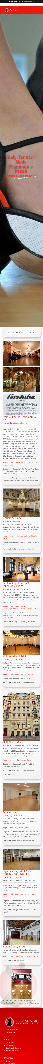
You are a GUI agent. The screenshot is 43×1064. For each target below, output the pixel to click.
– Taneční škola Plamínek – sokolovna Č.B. (20, 956)
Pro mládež (10, 1043)
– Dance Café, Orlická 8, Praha (16, 828)
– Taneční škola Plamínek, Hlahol (17, 760)
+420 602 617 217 (12, 1030)
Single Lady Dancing (14, 1047)
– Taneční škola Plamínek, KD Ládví (18, 674)
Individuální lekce (12, 1051)
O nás (8, 1061)
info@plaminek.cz (12, 1032)
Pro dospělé (10, 1045)
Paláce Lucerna (8, 431)
